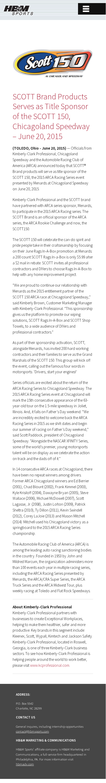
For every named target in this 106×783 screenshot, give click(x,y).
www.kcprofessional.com (49, 665)
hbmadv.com (25, 764)
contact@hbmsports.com (32, 731)
